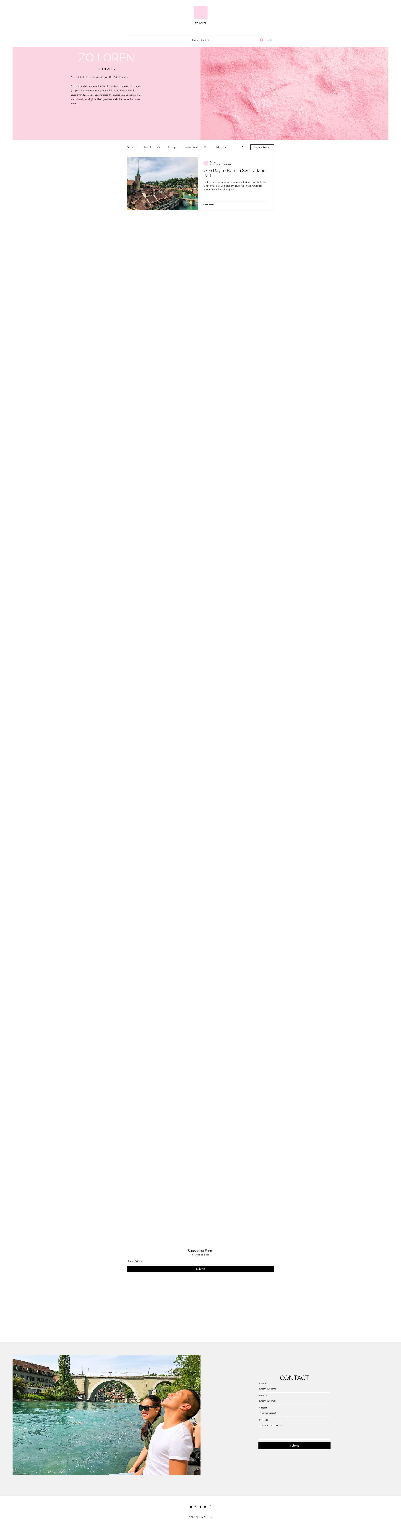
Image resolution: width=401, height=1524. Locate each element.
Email (262, 1395)
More (219, 147)
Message (263, 1420)
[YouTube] (191, 1506)
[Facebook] (200, 1506)
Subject (263, 1407)
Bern (207, 147)
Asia (159, 147)
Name (262, 1383)
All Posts (132, 147)
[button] (242, 147)
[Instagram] (195, 1506)
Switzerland (191, 147)
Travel (147, 147)
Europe (172, 147)
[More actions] (268, 163)
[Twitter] (205, 1506)
